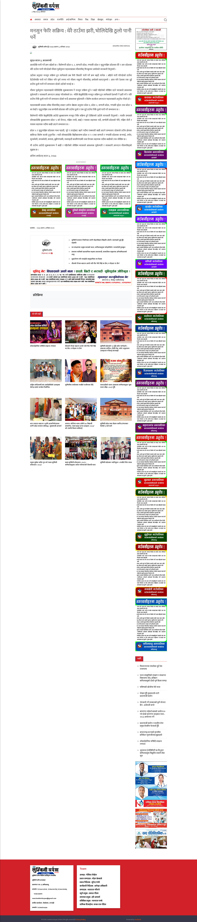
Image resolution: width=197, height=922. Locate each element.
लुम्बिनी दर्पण (42, 46)
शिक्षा (93, 19)
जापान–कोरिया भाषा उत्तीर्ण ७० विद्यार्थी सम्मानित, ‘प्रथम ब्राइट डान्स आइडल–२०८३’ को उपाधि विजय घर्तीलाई (79, 426)
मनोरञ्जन (109, 19)
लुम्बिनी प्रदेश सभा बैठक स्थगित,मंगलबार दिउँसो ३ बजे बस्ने (114, 425)
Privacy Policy (80, 919)
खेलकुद (100, 19)
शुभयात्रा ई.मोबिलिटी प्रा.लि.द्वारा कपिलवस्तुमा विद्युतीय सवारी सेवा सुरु (152, 753)
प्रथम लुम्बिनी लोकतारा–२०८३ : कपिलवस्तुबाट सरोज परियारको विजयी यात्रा (80, 463)
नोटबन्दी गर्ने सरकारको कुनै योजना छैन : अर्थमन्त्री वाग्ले (153, 704)
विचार (80, 19)
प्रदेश (52, 19)
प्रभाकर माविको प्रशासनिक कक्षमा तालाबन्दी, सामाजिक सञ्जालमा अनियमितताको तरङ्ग (99, 253)
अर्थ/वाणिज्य (70, 19)
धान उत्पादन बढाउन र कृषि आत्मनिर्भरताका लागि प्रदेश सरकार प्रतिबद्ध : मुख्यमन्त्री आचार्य (45, 425)
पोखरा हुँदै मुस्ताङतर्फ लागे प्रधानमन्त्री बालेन (149, 695)
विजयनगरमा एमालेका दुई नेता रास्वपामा (151, 668)
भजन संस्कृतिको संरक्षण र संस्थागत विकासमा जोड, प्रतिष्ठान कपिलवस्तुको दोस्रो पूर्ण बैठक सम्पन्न (153, 678)
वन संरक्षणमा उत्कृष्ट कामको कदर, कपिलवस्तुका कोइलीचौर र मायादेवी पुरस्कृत (98, 247)
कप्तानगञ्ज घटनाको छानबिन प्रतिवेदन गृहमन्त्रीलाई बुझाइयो (151, 734)
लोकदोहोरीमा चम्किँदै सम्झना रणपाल (43, 346)
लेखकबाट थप (46, 253)
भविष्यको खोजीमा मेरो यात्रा (150, 687)
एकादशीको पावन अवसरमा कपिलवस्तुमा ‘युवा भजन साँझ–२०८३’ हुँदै (115, 386)
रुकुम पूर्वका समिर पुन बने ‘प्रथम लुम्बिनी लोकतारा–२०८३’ (43, 463)
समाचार (38, 19)
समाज (45, 19)
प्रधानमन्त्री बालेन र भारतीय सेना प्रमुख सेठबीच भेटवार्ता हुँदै (151, 725)
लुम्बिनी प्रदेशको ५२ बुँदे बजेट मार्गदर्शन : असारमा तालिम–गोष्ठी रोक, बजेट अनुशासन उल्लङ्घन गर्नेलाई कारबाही (114, 348)
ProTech (138, 919)
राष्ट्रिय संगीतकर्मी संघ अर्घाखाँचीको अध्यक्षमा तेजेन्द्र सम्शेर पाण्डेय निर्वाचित (45, 386)
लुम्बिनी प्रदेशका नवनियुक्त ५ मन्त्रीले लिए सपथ (116, 462)
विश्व (86, 19)
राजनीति (60, 19)
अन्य (116, 19)
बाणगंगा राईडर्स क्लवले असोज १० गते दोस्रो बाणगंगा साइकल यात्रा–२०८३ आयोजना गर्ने (152, 714)
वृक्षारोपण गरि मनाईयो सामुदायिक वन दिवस (87, 259)
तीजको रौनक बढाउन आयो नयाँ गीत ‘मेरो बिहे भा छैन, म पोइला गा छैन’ (96, 263)
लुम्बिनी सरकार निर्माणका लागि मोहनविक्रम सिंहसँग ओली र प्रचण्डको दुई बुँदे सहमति (98, 241)
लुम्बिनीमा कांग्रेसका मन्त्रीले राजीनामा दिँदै (79, 384)
